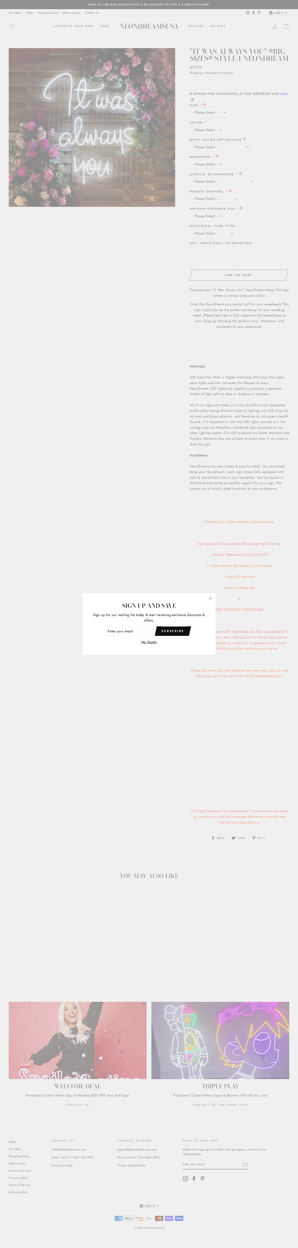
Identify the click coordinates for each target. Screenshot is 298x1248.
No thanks (149, 642)
